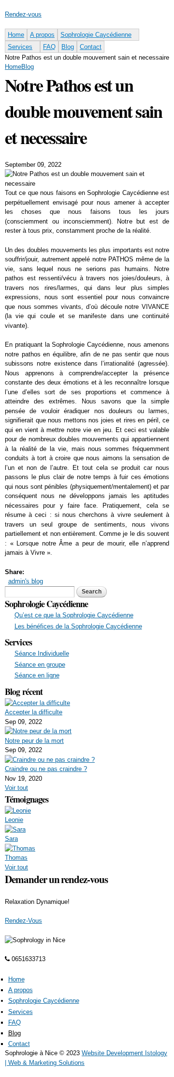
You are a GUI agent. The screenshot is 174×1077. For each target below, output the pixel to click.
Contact (91, 46)
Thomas (16, 857)
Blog (67, 46)
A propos (42, 34)
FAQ (49, 46)
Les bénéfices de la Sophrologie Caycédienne (78, 626)
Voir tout (16, 787)
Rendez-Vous (23, 920)
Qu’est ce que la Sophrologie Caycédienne (73, 615)
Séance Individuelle (41, 653)
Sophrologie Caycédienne (95, 34)
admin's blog (25, 581)
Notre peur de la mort (34, 740)
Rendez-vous (23, 14)
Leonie (14, 819)
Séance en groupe (39, 664)
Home (16, 34)
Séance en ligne (36, 675)
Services (20, 46)
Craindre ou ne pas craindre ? (46, 768)
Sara (11, 838)
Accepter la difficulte (33, 712)
